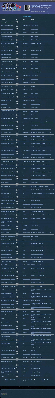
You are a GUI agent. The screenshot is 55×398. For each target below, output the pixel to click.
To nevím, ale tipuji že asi (7, 225)
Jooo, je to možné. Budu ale (7, 154)
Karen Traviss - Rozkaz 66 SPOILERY (39, 186)
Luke (24, 143)
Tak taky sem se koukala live (8, 236)
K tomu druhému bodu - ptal (7, 247)
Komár (24, 21)
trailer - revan (4, 189)
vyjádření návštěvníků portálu (8, 211)
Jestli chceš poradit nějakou (7, 43)
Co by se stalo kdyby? (36, 347)
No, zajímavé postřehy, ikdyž (8, 300)
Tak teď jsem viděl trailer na (7, 207)
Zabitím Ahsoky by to (6, 57)
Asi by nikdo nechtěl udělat (7, 297)
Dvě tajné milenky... (36, 354)
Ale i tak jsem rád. (5, 336)
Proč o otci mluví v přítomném (8, 200)
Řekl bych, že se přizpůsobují (8, 175)
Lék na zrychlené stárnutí (7, 21)
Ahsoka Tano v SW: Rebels (37, 204)
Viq (23, 129)
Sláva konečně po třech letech (8, 332)
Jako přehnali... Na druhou (7, 118)
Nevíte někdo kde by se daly (7, 214)
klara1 (24, 71)
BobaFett (25, 93)
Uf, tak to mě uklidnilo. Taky (7, 121)
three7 (24, 275)
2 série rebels (34, 21)
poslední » (32, 380)
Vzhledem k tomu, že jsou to (7, 64)
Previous (23, 9)
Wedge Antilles (26, 25)
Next (53, 9)
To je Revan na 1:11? (6, 193)
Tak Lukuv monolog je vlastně (8, 279)
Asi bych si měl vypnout (6, 86)
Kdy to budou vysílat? (6, 229)
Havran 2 (33, 350)
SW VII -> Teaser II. (35, 104)
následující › (24, 380)
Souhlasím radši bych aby (7, 47)
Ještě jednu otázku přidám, (7, 364)
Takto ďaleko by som (6, 136)
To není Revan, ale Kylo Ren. (7, 304)
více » (35, 12)
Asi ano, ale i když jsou (6, 36)
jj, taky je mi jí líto (5, 321)
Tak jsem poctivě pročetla (7, 250)
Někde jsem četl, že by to (7, 61)
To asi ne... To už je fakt (6, 75)
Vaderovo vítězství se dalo (7, 339)
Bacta (24, 200)
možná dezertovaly (5, 182)
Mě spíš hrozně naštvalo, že (7, 161)
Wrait (24, 86)
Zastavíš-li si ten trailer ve (7, 29)
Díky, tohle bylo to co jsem (7, 275)
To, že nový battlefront (6, 179)
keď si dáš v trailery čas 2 (7, 157)
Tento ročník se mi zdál (6, 325)
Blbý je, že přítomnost (6, 54)
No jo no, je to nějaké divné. (7, 79)
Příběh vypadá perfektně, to (7, 307)
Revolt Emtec (26, 157)
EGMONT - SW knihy (36, 39)
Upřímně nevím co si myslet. (8, 114)
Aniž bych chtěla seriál (6, 257)
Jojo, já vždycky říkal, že (6, 82)
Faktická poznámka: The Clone (8, 243)
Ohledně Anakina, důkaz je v (7, 268)
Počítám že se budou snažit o (8, 150)
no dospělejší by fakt (6, 107)
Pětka (24, 29)
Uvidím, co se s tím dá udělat (8, 289)
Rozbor (2, 318)
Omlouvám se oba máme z (7, 93)
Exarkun (24, 364)
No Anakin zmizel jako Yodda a (8, 286)
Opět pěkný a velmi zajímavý (8, 354)
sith (23, 36)
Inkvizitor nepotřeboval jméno (8, 68)
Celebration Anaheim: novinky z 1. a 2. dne (41, 129)
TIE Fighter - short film (36, 264)
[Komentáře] (11, 6)
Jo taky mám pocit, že (6, 254)
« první (6, 379)
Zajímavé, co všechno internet (8, 368)
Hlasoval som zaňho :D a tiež (8, 329)
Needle (24, 50)
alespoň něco (4, 104)
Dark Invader (26, 329)
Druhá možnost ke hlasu (6, 311)
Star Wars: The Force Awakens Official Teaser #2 (42, 121)
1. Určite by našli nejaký (6, 361)
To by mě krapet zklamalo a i (8, 171)
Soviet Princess (26, 147)
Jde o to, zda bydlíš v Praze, (7, 39)
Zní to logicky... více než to (7, 282)
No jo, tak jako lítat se (6, 132)
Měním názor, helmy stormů (7, 314)
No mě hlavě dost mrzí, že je (8, 168)
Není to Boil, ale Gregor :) (7, 25)
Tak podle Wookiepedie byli (7, 97)
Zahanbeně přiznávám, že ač (8, 71)
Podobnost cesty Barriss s (7, 129)
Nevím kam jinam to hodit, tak (8, 147)
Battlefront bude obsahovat (7, 164)
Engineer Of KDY (26, 264)
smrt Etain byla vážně (6, 186)
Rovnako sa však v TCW (6, 32)
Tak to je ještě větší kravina (7, 125)
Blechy (24, 104)
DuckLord (25, 371)
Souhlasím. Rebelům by (6, 239)
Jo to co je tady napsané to (7, 218)
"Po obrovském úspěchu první (8, 261)
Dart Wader (25, 43)
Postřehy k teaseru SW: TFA (37, 268)
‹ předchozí (12, 379)
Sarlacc (33, 82)
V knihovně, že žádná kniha (7, 50)
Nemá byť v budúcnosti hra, (7, 139)
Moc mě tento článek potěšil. (8, 271)
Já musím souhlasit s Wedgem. (8, 350)
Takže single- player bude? (7, 143)
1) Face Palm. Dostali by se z (7, 347)
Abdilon (24, 325)
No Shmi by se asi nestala (7, 357)
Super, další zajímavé (6, 100)
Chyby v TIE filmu (5, 264)
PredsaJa (25, 32)
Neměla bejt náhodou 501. (7, 197)
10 (47, 379)
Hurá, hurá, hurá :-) (5, 343)
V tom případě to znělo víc (7, 293)
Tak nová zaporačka (5, 232)
